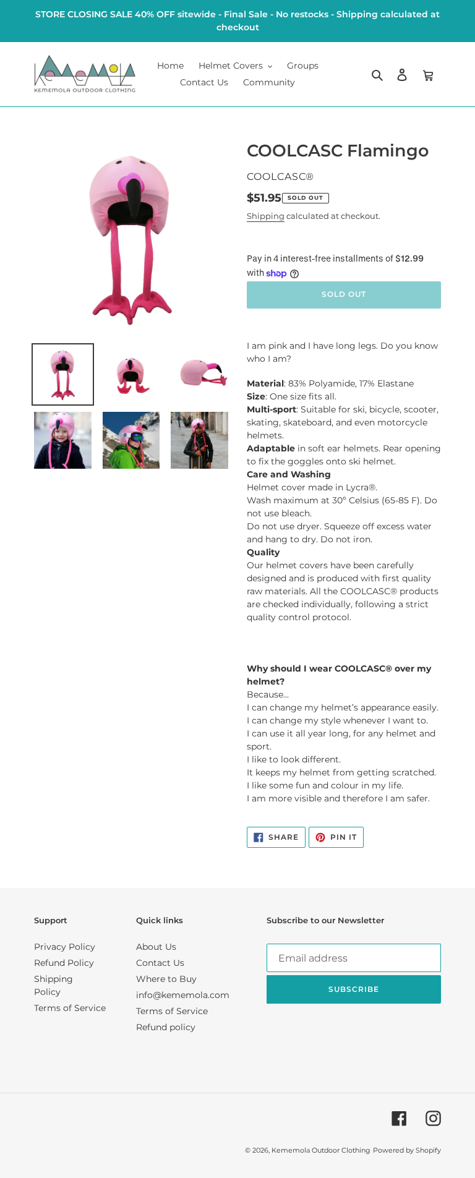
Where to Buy (166, 978)
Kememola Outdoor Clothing (321, 1150)
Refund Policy (64, 962)
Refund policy (165, 1027)
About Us (156, 946)
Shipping (266, 216)
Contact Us (160, 962)
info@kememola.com (182, 995)
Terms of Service (70, 1008)
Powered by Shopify (407, 1150)
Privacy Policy (64, 946)
